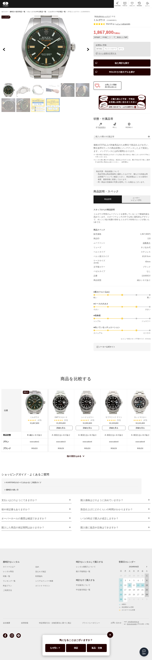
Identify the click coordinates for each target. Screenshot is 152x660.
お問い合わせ (116, 623)
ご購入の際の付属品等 (104, 137)
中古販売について (83, 585)
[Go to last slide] (4, 49)
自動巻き (147, 243)
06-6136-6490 (132, 624)
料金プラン (7, 586)
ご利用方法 (7, 590)
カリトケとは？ (9, 567)
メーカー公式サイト (107, 347)
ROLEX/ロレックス (102, 16)
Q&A (37, 567)
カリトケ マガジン (42, 586)
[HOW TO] (124, 4)
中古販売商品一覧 (83, 590)
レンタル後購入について (86, 567)
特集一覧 (6, 576)
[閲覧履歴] (139, 4)
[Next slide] (88, 49)
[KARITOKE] (117, 4)
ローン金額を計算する (107, 53)
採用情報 (24, 623)
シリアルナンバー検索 (44, 581)
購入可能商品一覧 (83, 571)
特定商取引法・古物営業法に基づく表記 (55, 623)
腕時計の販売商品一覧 (17, 11)
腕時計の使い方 (12, 490)
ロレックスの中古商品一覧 (36, 11)
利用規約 (38, 576)
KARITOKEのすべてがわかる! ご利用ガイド (23, 482)
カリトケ (4, 11)
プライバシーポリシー (91, 623)
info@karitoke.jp (133, 621)
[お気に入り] (132, 4)
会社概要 (6, 623)
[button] (8, 90)
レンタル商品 (8, 571)
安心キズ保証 (40, 572)
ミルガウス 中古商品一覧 (57, 11)
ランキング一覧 (9, 581)
